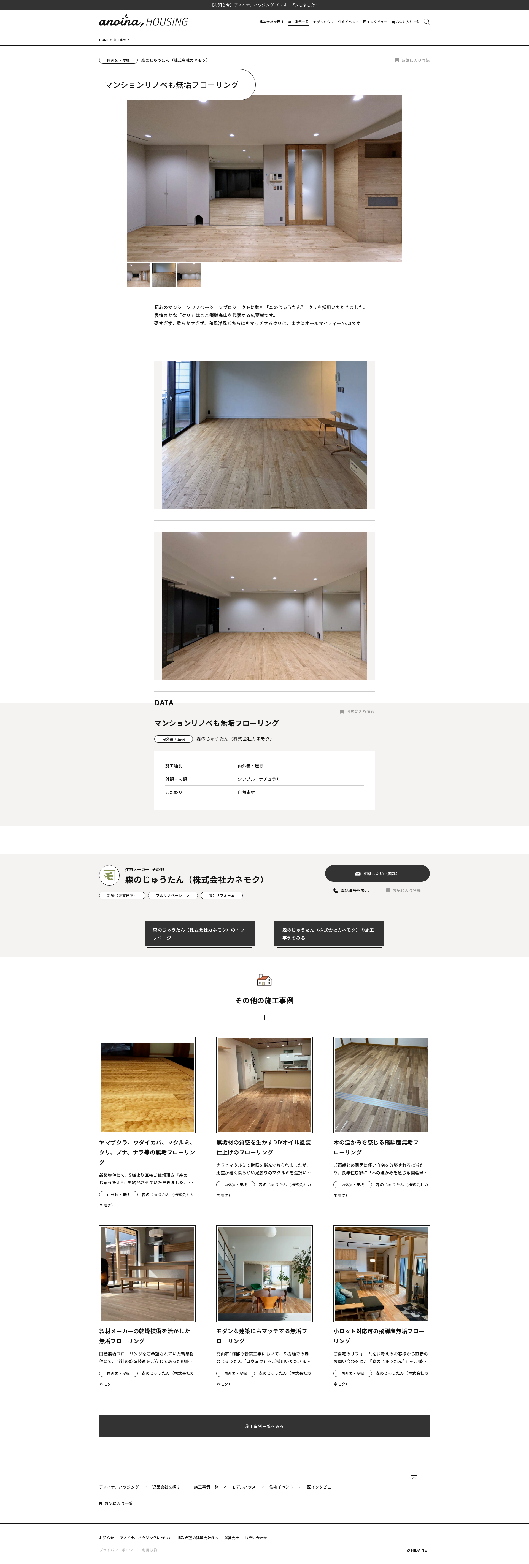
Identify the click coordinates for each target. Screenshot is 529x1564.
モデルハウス (323, 21)
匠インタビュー (375, 21)
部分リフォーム (222, 895)
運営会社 (231, 1537)
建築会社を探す (272, 21)
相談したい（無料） (382, 873)
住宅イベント (348, 21)
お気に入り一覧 (408, 21)
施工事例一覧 (298, 21)
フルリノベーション (173, 895)
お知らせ (106, 1537)
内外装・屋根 (118, 60)
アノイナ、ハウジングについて (146, 1537)
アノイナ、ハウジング (119, 1487)
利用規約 (149, 1549)
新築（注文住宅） (122, 895)
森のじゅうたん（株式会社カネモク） (175, 60)
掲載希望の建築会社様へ (198, 1537)
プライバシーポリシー (118, 1549)
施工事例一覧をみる (264, 1426)
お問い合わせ (256, 1537)
